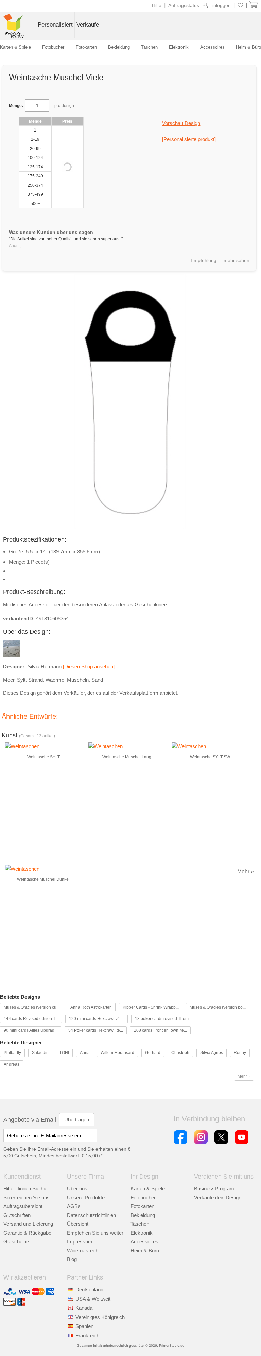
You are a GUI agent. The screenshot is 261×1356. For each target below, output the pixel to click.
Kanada (83, 1308)
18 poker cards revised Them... (163, 1018)
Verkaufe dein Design (217, 1197)
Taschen (139, 1224)
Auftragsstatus (183, 5)
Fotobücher (143, 1197)
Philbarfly (12, 1052)
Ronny (240, 1052)
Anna (85, 1052)
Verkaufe (87, 24)
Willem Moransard (117, 1052)
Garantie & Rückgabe (27, 1233)
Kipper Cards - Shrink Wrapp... (151, 1007)
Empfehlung (203, 260)
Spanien (84, 1326)
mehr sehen (236, 260)
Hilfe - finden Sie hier (26, 1188)
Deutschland (89, 1289)
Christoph (180, 1052)
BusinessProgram (214, 1188)
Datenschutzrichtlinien (91, 1215)
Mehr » (245, 871)
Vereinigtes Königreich (100, 1317)
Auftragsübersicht (22, 1206)
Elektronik (141, 1233)
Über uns (77, 1188)
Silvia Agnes (211, 1052)
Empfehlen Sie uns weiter (95, 1233)
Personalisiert (55, 24)
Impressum (79, 1242)
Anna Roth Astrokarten (91, 1007)
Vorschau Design (181, 123)
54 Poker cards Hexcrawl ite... (95, 1030)
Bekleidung (142, 1215)
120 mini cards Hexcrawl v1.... (96, 1018)
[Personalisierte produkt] (189, 139)
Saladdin (40, 1052)
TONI (64, 1052)
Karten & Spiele (147, 1188)
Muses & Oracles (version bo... (218, 1007)
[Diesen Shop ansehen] (89, 666)
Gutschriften (17, 1215)
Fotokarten (142, 1206)
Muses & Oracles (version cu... (31, 1007)
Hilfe (156, 5)
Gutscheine (16, 1242)
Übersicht (77, 1224)
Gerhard (152, 1052)
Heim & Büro (144, 1250)
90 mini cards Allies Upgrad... (30, 1030)
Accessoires (144, 1242)
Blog (72, 1259)
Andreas (11, 1064)
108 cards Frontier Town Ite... (160, 1030)
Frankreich (87, 1335)
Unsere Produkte (86, 1197)
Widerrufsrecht (83, 1250)
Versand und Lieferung (28, 1224)
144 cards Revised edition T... (31, 1018)
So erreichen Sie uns (26, 1197)
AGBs (74, 1206)
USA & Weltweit (92, 1299)
